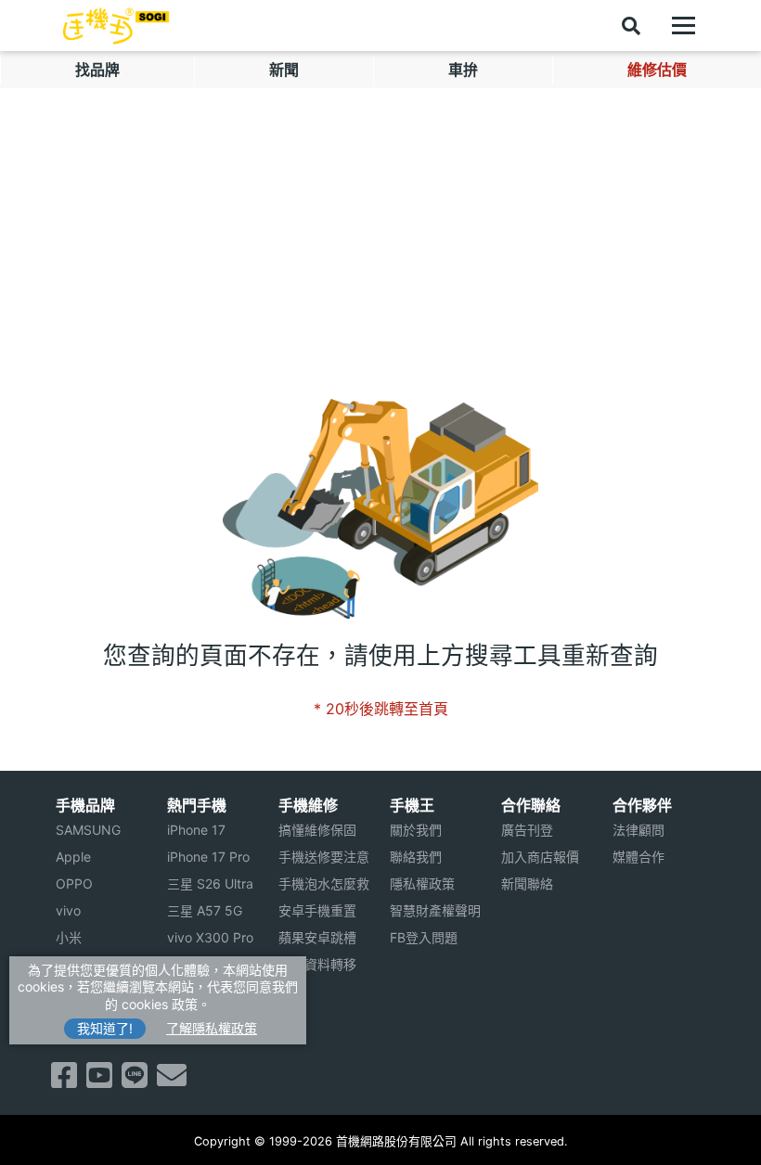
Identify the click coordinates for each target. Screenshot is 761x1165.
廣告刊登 (527, 830)
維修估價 (657, 69)
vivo (68, 910)
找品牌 (97, 69)
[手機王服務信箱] (172, 1080)
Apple (73, 856)
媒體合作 (638, 856)
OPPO (74, 883)
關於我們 (416, 830)
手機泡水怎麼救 (323, 883)
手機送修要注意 (323, 856)
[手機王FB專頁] (64, 1080)
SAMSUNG (88, 830)
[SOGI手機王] (116, 26)
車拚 (463, 69)
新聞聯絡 (527, 883)
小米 (69, 937)
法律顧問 (638, 830)
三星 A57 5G (204, 910)
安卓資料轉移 (317, 964)
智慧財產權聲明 (435, 910)
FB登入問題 (424, 937)
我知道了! (105, 1028)
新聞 (284, 69)
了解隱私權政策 (211, 1028)
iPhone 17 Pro (208, 856)
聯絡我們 (416, 856)
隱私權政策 (422, 883)
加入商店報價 (540, 856)
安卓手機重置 (317, 910)
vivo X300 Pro (210, 937)
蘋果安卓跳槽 (317, 937)
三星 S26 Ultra (210, 883)
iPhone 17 (196, 830)
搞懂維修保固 (317, 830)
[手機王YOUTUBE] (99, 1080)
